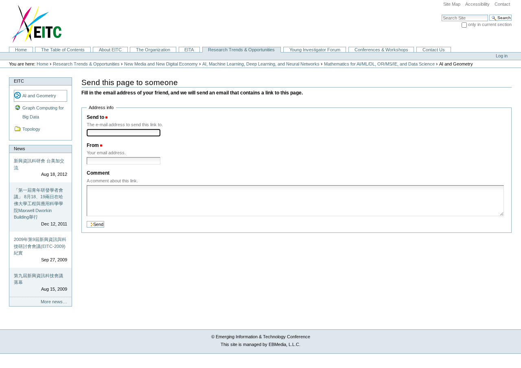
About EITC (110, 49)
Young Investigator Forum (314, 49)
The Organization (153, 49)
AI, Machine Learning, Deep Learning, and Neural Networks (261, 63)
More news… (54, 301)
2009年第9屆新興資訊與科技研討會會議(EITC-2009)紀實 (40, 246)
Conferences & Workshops (381, 49)
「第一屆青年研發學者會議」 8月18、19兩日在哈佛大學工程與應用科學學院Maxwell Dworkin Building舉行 (38, 203)
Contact (502, 4)
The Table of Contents (63, 49)
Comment (98, 173)
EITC (19, 81)
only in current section (490, 24)
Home (21, 49)
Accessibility (477, 4)
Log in (502, 55)
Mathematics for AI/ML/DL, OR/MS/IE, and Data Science (379, 63)
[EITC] (33, 23)
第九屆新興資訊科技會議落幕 (38, 279)
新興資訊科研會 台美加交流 (39, 164)
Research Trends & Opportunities (241, 49)
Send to (95, 117)
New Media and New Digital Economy (161, 63)
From (93, 145)
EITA (189, 49)
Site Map (451, 4)
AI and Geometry (39, 95)
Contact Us (433, 49)
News (19, 148)
